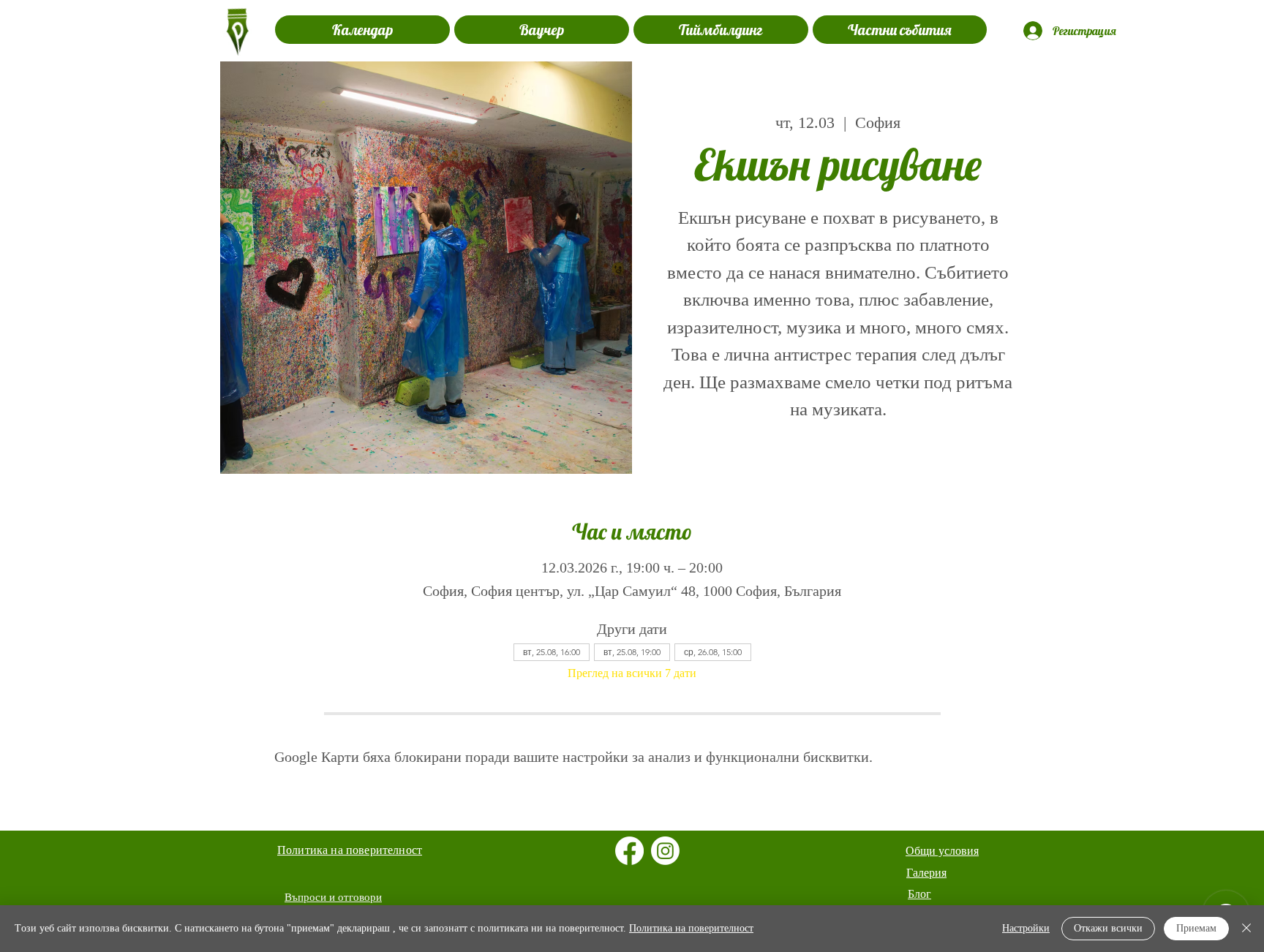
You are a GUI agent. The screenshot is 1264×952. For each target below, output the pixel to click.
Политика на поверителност (691, 928)
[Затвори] (1246, 928)
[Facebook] (629, 850)
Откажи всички (1108, 928)
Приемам (1196, 928)
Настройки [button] (1026, 928)
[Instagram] (665, 850)
